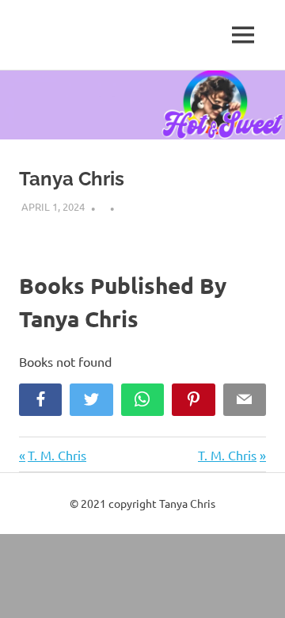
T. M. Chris (56, 455)
